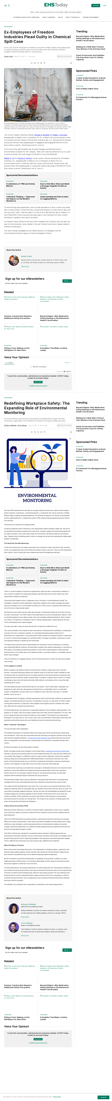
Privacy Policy (57, 1096)
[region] (38, 367)
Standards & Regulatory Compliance (26, 17)
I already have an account (38, 386)
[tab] (9, 362)
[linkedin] (35, 63)
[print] (71, 63)
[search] (9, 5)
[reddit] (41, 63)
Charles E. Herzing (25, 158)
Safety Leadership (48, 17)
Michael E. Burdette (41, 135)
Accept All (103, 1097)
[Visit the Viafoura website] (67, 371)
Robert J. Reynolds (60, 135)
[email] (44, 63)
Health (60, 17)
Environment (8, 26)
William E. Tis (9, 158)
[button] (5, 5)
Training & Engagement (91, 17)
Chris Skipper (22, 425)
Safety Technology (73, 17)
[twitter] (38, 63)
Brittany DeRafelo (10, 425)
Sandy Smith (8, 56)
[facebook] (32, 63)
